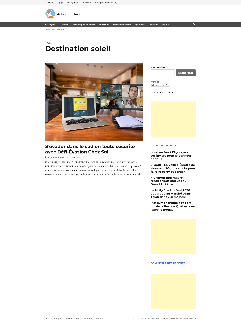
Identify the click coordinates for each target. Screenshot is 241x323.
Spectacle (140, 24)
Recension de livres (121, 24)
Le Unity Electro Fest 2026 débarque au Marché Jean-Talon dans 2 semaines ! (171, 193)
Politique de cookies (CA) (106, 2)
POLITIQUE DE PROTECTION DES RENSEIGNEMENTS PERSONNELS (164, 318)
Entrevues (104, 24)
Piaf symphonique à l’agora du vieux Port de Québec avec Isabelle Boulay (173, 206)
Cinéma (64, 24)
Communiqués (56, 157)
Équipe (60, 2)
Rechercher (158, 67)
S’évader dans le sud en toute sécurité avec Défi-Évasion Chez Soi (90, 149)
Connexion (86, 2)
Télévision (153, 24)
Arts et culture (69, 14)
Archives (155, 82)
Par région (50, 24)
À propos (50, 2)
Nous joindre (72, 2)
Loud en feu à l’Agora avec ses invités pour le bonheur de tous (171, 155)
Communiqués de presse (83, 24)
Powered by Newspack (93, 318)
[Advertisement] (173, 119)
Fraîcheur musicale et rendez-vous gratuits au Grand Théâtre (169, 181)
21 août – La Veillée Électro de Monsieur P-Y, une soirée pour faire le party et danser (173, 168)
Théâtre (166, 24)
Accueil (47, 29)
